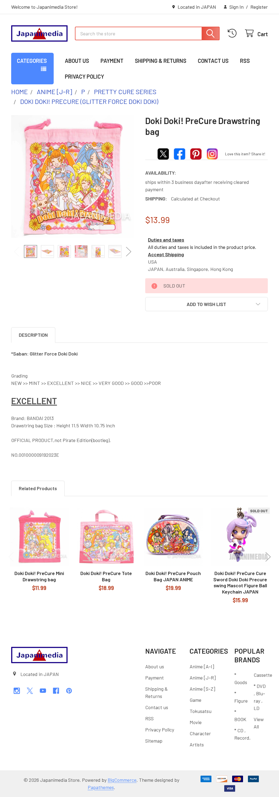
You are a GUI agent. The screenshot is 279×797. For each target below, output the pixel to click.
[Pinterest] (69, 690)
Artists (197, 744)
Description (33, 335)
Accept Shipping (166, 254)
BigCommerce (122, 780)
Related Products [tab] (38, 488)
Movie (196, 722)
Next (128, 251)
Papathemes (101, 787)
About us (77, 60)
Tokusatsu (200, 711)
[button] (206, 304)
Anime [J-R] (203, 678)
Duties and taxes (166, 240)
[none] (72, 176)
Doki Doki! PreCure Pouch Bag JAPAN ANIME (173, 576)
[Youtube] (42, 690)
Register (259, 7)
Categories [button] (32, 60)
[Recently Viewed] (233, 33)
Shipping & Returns (160, 60)
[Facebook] (56, 690)
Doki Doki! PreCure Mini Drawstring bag (39, 576)
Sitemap (153, 741)
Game (195, 700)
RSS (245, 60)
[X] (29, 690)
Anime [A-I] (202, 666)
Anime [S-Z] (202, 689)
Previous (16, 251)
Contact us (213, 60)
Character (200, 733)
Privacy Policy (84, 76)
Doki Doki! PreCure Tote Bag (106, 576)
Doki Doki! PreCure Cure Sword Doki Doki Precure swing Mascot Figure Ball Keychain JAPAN (240, 582)
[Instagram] (16, 690)
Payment (112, 60)
